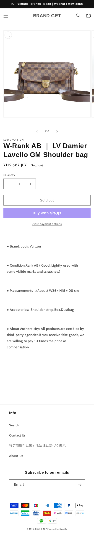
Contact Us (17, 435)
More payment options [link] (47, 224)
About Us (16, 456)
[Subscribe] (80, 484)
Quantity (9, 175)
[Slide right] (57, 131)
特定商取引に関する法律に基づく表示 (37, 446)
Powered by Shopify (57, 529)
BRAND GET (41, 529)
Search (14, 425)
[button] (6, 16)
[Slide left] (37, 131)
